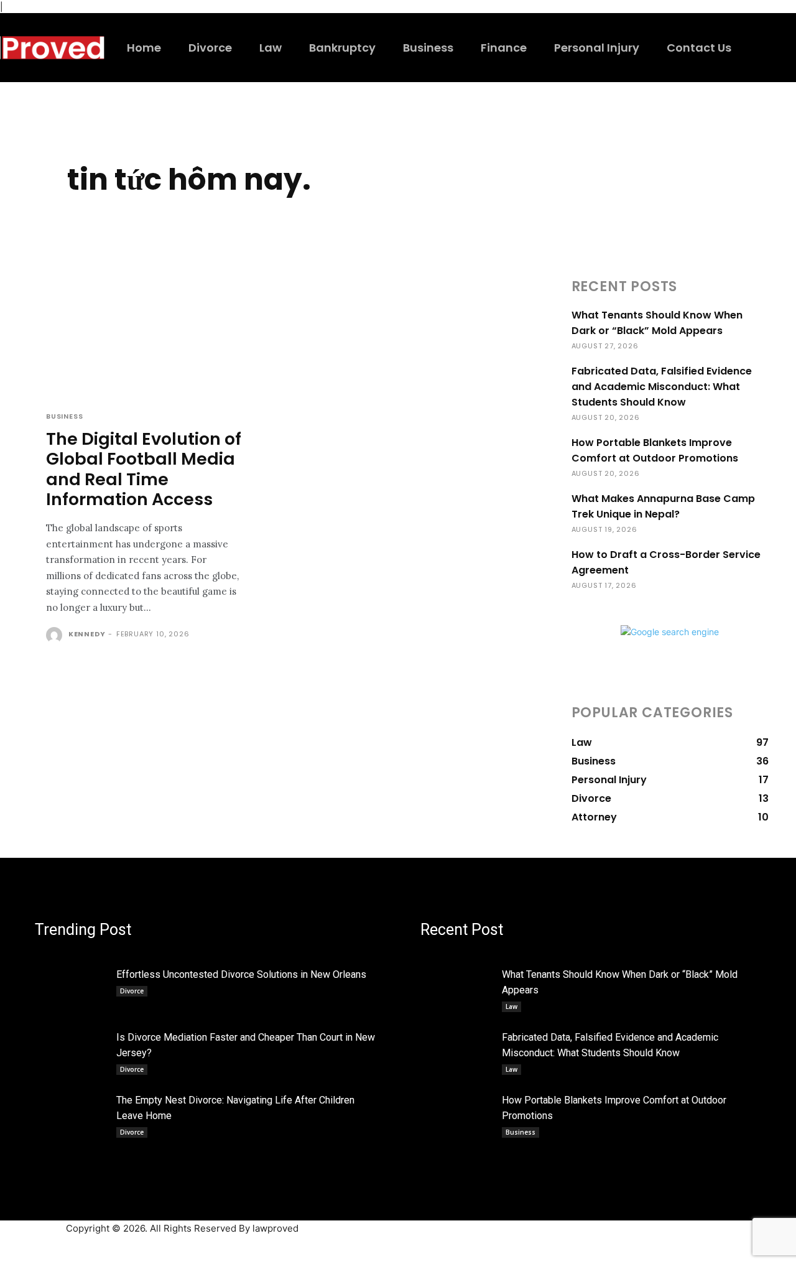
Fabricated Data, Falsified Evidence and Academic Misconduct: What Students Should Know (662, 386)
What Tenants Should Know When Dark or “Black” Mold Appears (657, 323)
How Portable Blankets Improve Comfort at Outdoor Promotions (655, 450)
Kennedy (87, 634)
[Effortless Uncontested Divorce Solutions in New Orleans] (71, 985)
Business (64, 416)
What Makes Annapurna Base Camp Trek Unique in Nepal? (663, 506)
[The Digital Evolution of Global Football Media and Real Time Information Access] (144, 335)
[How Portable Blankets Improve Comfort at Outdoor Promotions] (457, 1111)
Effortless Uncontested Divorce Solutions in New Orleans (241, 974)
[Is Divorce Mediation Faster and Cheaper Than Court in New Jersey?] (71, 1048)
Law (511, 1006)
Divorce (132, 991)
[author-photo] (56, 635)
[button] (761, 47)
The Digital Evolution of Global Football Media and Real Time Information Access (143, 469)
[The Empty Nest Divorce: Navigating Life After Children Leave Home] (71, 1111)
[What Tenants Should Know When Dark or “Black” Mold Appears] (457, 985)
